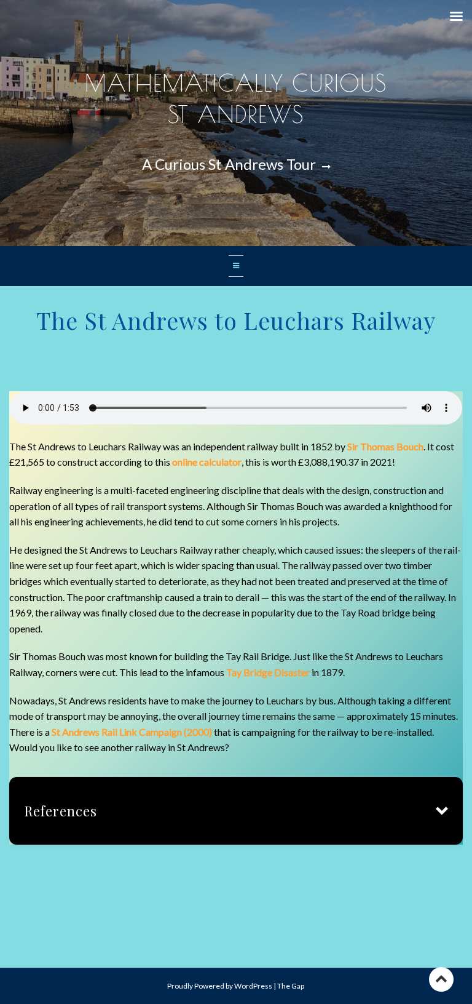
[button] (235, 811)
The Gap (290, 985)
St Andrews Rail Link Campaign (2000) (132, 732)
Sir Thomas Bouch (385, 446)
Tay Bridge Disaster (268, 672)
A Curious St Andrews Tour (230, 164)
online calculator (207, 462)
